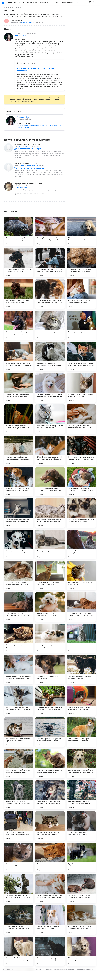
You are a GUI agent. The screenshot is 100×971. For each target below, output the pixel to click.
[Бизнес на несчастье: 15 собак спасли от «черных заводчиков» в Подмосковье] (18, 794)
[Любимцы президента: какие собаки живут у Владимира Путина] (81, 325)
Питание (18, 7)
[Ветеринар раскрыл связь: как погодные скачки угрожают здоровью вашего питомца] (50, 826)
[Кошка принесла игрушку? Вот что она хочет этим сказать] (50, 419)
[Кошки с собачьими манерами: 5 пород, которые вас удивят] (50, 763)
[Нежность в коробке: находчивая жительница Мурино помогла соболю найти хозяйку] (18, 857)
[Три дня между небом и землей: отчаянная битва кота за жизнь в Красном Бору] (18, 888)
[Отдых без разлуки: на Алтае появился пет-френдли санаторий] (50, 920)
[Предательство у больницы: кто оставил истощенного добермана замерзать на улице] (50, 481)
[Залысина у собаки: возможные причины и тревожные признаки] (81, 920)
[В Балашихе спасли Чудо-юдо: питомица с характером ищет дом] (50, 794)
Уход (27, 127)
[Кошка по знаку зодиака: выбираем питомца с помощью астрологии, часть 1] (18, 607)
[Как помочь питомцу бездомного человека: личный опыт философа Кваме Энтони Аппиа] (50, 951)
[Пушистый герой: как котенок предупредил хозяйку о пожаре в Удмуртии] (18, 701)
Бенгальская (23, 146)
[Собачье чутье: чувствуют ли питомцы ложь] (50, 669)
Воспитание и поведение (38, 125)
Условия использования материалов (63, 969)
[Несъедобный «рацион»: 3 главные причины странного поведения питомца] (50, 638)
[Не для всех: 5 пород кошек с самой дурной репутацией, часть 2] (50, 575)
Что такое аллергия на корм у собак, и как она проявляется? (35, 70)
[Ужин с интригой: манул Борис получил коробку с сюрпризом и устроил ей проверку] (18, 231)
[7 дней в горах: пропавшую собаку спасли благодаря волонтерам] (81, 857)
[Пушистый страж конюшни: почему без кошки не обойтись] (81, 544)
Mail (3, 969)
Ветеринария (22, 125)
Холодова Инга (20, 36)
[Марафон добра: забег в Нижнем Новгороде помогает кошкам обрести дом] (81, 951)
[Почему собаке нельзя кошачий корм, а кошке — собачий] (18, 732)
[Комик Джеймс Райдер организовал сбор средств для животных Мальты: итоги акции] (18, 951)
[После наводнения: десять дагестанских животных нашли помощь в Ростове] (18, 638)
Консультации (8, 7)
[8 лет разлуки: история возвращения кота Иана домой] (50, 356)
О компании (9, 969)
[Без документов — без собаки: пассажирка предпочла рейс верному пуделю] (81, 262)
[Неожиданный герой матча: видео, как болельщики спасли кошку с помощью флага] (81, 638)
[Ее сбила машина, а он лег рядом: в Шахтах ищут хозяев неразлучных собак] (18, 262)
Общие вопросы (55, 125)
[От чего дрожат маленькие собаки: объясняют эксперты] (18, 575)
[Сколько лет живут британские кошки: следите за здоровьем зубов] (18, 513)
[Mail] (3, 2)
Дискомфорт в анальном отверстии (28, 149)
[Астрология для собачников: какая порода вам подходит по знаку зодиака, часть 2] (18, 450)
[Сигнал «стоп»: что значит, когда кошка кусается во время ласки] (50, 888)
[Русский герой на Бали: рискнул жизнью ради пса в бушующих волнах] (50, 732)
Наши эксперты (47, 969)
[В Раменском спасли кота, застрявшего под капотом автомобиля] (81, 826)
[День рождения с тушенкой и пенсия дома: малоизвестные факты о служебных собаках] (81, 794)
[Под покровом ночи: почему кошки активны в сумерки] (81, 701)
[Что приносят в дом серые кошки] (50, 325)
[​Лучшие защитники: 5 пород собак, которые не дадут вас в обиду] (18, 325)
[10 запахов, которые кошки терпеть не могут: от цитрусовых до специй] (18, 419)
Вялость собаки (20, 187)
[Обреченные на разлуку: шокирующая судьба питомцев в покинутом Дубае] (18, 920)
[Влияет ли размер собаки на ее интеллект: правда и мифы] (18, 763)
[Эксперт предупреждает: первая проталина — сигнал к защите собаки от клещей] (18, 669)
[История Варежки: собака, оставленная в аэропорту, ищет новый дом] (18, 826)
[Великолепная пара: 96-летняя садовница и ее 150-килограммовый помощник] (81, 669)
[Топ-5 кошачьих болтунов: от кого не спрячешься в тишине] (81, 513)
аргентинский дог (26, 22)
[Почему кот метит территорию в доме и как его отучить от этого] (50, 857)
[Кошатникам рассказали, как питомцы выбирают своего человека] (81, 294)
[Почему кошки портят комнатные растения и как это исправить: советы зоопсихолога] (50, 701)
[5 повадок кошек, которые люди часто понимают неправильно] (50, 513)
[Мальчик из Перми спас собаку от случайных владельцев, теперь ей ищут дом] (81, 356)
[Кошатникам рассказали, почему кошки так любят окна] (81, 388)
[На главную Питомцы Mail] (10, 2)
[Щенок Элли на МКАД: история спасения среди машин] (18, 294)
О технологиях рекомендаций (84, 969)
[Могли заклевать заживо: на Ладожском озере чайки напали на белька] (81, 231)
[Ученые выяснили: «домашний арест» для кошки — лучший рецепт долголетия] (18, 388)
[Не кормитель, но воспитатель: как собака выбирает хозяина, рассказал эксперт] (18, 481)
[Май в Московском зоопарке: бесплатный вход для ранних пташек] (81, 888)
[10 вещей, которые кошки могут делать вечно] (81, 575)
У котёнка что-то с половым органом (29, 168)
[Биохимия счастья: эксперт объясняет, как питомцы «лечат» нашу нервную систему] (81, 481)
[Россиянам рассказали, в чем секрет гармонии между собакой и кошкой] (81, 607)
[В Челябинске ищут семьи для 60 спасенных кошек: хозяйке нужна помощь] (50, 450)
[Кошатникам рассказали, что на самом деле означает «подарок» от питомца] (18, 356)
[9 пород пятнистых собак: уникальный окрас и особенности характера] (18, 544)
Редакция (38, 969)
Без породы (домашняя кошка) (28, 165)
